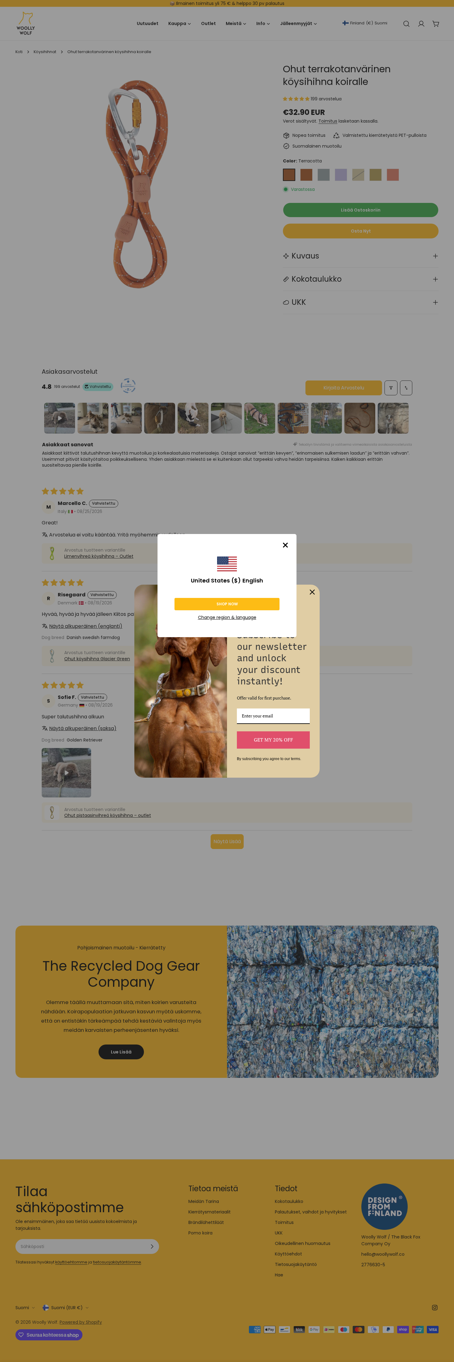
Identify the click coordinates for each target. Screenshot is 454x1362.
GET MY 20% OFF (273, 739)
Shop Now (227, 604)
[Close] (285, 545)
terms (295, 759)
